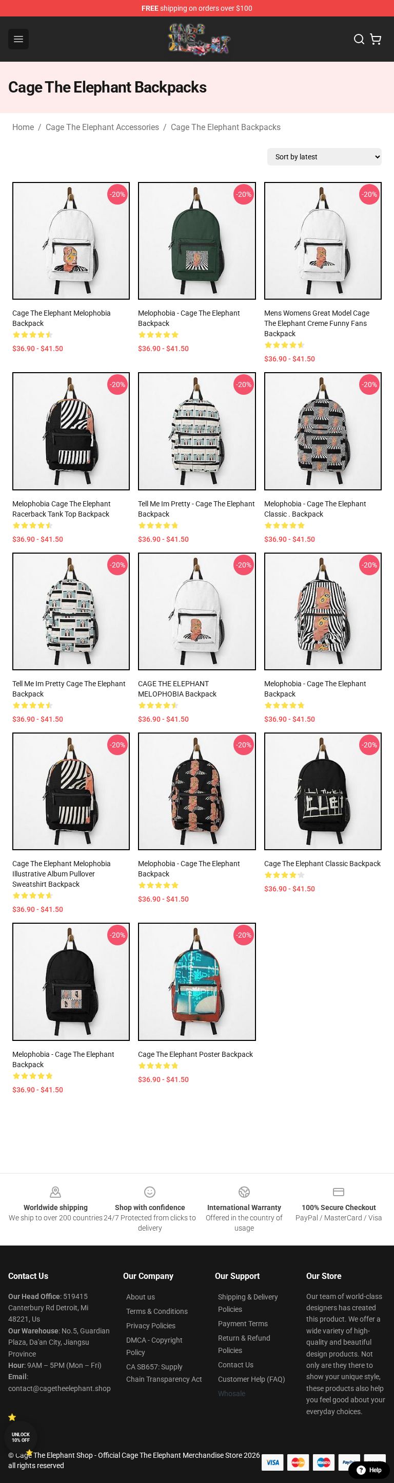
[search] (359, 39)
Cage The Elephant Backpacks (226, 127)
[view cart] (375, 39)
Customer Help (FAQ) (251, 1379)
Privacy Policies (150, 1326)
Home (23, 127)
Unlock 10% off (21, 1437)
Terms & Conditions (157, 1311)
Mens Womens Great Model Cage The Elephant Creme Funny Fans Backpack (316, 323)
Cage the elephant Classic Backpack (322, 863)
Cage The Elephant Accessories (102, 127)
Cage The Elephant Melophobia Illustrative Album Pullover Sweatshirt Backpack (61, 873)
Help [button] (375, 1470)
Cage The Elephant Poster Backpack (195, 1054)
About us (140, 1297)
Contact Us (235, 1365)
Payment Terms (243, 1324)
